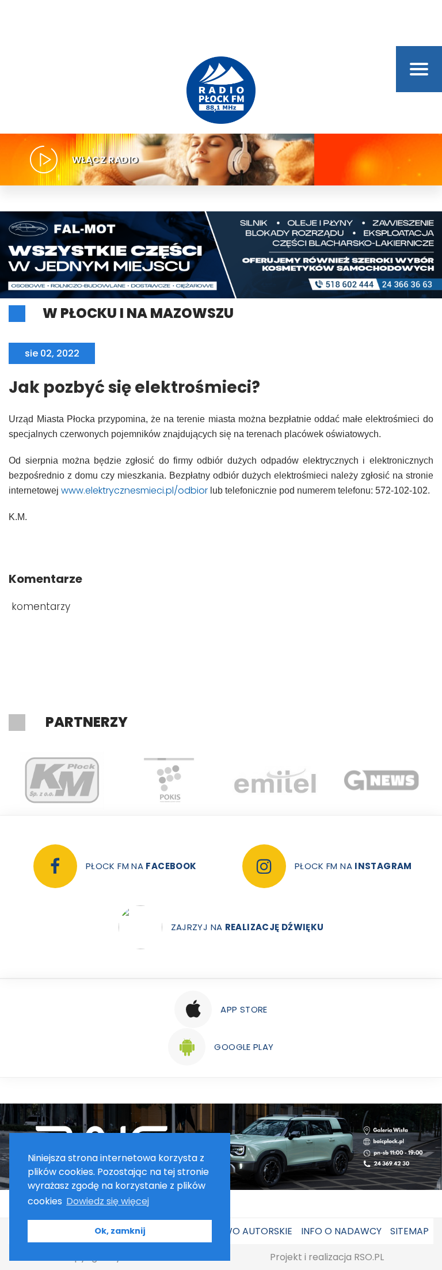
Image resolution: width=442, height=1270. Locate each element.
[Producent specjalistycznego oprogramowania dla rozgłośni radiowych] (381, 780)
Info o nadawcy (341, 1231)
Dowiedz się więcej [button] (107, 1201)
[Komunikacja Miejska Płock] (62, 780)
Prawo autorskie (248, 1231)
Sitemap (409, 1231)
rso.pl (369, 1257)
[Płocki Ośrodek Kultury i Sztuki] (168, 780)
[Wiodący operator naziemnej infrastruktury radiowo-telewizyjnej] (275, 780)
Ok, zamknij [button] (120, 1231)
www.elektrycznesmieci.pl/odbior (134, 490)
